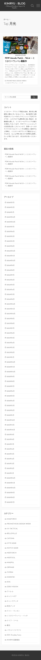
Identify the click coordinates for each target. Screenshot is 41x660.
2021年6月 (10, 449)
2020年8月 (11, 497)
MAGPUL (10, 562)
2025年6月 (11, 232)
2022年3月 (11, 406)
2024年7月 (10, 275)
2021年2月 (10, 468)
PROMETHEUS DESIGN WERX (16, 81)
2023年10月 (11, 314)
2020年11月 (11, 483)
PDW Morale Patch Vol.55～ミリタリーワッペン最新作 (20, 170)
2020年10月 (11, 488)
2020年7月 (11, 502)
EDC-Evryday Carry (14, 635)
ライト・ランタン (13, 611)
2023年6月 (11, 333)
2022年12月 (11, 362)
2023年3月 (11, 347)
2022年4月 (11, 401)
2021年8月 (10, 439)
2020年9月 (11, 493)
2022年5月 (11, 396)
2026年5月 (11, 207)
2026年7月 (10, 202)
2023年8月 (11, 323)
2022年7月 (10, 386)
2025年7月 (10, 227)
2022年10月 (11, 372)
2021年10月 (11, 430)
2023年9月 (11, 319)
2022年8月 (11, 381)
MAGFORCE (12, 519)
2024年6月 (11, 280)
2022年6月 (11, 391)
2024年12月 (11, 251)
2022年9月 (11, 376)
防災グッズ (11, 606)
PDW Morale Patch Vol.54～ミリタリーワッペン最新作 (20, 177)
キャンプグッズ (12, 601)
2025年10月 (11, 222)
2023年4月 (11, 343)
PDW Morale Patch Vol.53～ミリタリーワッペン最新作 (20, 185)
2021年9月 (10, 435)
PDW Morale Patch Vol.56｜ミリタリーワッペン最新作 (20, 163)
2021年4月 (10, 459)
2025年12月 (11, 217)
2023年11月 (11, 309)
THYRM (10, 572)
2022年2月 (11, 410)
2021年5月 (10, 454)
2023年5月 (11, 338)
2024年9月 (11, 265)
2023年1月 (10, 357)
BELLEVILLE (12, 533)
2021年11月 (10, 425)
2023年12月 (11, 304)
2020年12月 (11, 478)
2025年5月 (11, 236)
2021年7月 (10, 444)
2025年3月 (11, 241)
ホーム (6, 19)
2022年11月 (11, 367)
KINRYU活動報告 (13, 640)
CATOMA (10, 538)
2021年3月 (10, 464)
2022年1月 (10, 415)
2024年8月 (11, 270)
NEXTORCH (12, 553)
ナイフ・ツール (12, 620)
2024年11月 (11, 256)
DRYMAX (10, 567)
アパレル (10, 591)
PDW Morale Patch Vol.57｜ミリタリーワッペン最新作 (20, 156)
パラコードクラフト (14, 630)
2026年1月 (10, 212)
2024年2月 (11, 299)
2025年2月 (11, 246)
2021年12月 (11, 420)
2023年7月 (10, 328)
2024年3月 (11, 294)
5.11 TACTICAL (12, 529)
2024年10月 (11, 261)
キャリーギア (12, 596)
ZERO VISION (12, 587)
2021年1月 (10, 473)
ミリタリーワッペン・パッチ (14, 83)
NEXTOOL (11, 558)
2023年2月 (11, 352)
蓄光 (8, 625)
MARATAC (11, 577)
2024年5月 (11, 285)
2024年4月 (11, 290)
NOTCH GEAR (12, 548)
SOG (8, 582)
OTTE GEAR (11, 543)
